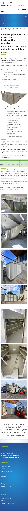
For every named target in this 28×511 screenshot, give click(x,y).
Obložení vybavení (6, 498)
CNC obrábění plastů (6, 501)
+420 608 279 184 (14, 455)
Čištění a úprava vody (6, 471)
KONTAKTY (4, 447)
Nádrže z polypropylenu (7, 474)
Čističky (3, 468)
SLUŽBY (3, 495)
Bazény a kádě (5, 484)
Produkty (9, 28)
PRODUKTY (4, 463)
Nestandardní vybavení (18, 28)
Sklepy (2, 30)
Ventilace (3, 476)
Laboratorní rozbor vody (7, 503)
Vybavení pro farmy (6, 486)
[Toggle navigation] (26, 17)
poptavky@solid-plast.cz (12, 457)
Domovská (3, 28)
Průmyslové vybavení (6, 466)
